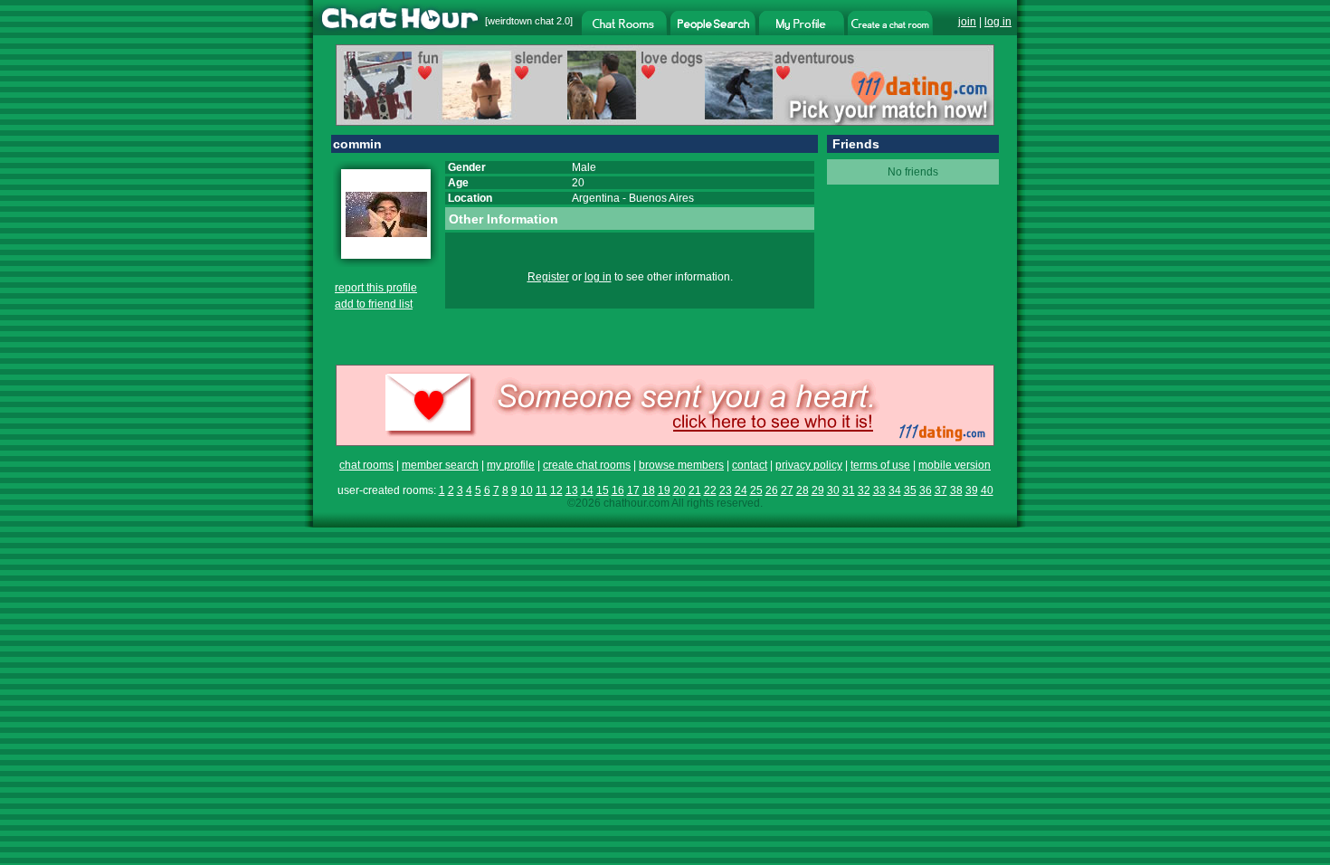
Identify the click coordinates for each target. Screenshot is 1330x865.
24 (741, 490)
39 (971, 490)
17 (633, 490)
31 (848, 490)
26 (771, 490)
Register (548, 277)
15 (602, 490)
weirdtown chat (521, 20)
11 (541, 490)
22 (710, 490)
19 (664, 490)
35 (910, 490)
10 (526, 490)
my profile (511, 465)
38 (956, 490)
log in (998, 21)
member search (440, 465)
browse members (681, 465)
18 (648, 490)
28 (802, 490)
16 (618, 490)
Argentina (596, 198)
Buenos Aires (661, 198)
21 (695, 490)
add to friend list (374, 304)
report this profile (376, 287)
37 (941, 490)
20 (679, 490)
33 (879, 490)
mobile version (954, 465)
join (967, 21)
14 (587, 490)
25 (756, 490)
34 (894, 490)
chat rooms (366, 465)
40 (987, 490)
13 (571, 490)
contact (749, 465)
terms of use (880, 465)
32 (864, 490)
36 (925, 490)
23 (725, 490)
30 (833, 490)
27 (787, 490)
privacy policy (808, 465)
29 (818, 490)
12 (556, 490)
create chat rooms (587, 465)
